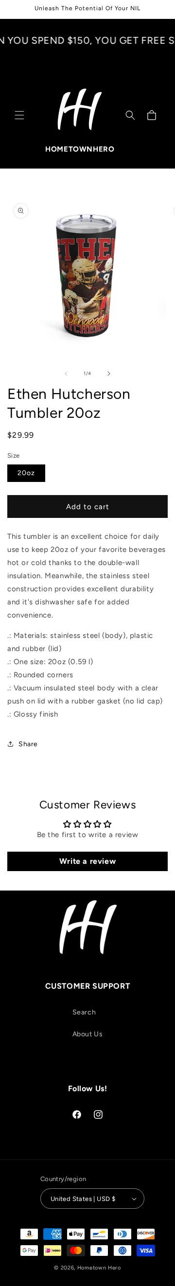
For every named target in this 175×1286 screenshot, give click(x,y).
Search (84, 1012)
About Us (87, 1034)
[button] (19, 115)
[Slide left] (66, 373)
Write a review (87, 861)
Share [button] (28, 744)
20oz (26, 473)
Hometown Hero (99, 1268)
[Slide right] (109, 373)
